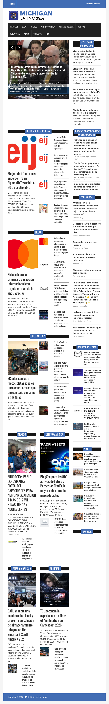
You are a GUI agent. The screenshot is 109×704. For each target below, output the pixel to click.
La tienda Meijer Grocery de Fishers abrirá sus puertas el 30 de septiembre (61, 143)
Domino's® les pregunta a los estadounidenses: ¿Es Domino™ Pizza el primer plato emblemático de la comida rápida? (86, 169)
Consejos (37, 33)
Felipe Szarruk (79, 276)
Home (12, 4)
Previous (12, 47)
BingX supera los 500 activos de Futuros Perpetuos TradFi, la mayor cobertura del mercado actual (53, 486)
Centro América (48, 26)
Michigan (14, 26)
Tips (47, 33)
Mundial (81, 26)
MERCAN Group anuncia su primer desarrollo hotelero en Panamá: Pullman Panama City (61, 526)
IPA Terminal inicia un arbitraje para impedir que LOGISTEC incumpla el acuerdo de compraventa (27, 548)
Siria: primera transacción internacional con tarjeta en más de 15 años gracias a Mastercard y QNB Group (61, 247)
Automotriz (15, 33)
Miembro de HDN (93, 4)
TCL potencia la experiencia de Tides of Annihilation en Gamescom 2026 (53, 618)
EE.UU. (24, 26)
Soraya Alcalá (78, 263)
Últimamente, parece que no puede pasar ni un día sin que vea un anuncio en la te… (86, 96)
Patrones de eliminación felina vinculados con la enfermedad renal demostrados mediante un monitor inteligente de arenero (86, 146)
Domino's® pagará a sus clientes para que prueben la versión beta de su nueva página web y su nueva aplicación (61, 214)
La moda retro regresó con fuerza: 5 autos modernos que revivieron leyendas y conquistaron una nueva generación (61, 416)
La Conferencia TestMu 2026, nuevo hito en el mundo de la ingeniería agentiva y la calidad (60, 270)
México (34, 26)
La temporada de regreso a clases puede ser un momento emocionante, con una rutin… (86, 116)
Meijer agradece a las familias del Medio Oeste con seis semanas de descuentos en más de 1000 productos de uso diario (61, 190)
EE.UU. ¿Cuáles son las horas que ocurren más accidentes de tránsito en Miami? (61, 349)
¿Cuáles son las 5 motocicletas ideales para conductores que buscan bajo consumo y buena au (21, 388)
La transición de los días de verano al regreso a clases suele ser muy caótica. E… (85, 75)
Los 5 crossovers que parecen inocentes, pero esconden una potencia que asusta (60, 393)
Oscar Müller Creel (80, 248)
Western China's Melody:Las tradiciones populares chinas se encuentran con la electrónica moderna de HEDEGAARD (61, 658)
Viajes (26, 33)
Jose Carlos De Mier (81, 235)
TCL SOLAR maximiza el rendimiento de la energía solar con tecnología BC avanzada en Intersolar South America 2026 (29, 675)
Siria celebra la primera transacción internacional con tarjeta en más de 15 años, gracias (21, 284)
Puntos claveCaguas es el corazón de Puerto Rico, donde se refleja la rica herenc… (87, 57)
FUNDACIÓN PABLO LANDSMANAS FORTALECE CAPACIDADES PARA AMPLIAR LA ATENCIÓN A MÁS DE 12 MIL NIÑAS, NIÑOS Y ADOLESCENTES (22, 493)
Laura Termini (78, 336)
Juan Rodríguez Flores (82, 321)
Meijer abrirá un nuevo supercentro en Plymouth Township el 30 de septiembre (22, 180)
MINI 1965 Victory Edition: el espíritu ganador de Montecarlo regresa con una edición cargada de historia (61, 371)
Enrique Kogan (79, 217)
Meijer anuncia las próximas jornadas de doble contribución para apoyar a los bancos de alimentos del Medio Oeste (61, 165)
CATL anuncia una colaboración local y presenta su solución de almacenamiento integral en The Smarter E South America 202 (21, 625)
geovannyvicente (80, 306)
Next (19, 47)
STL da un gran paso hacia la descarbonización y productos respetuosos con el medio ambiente (61, 318)
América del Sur (66, 26)
